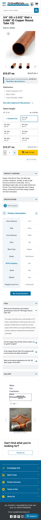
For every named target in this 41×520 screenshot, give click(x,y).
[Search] (36, 10)
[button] (37, 4)
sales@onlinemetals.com (21, 512)
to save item (31, 159)
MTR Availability (11, 263)
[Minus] (5, 152)
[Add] (14, 152)
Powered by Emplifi (21, 432)
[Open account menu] (32, 3)
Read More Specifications (16, 81)
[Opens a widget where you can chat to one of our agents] (31, 516)
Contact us (20, 453)
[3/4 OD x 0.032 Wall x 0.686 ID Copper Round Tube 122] (12, 66)
